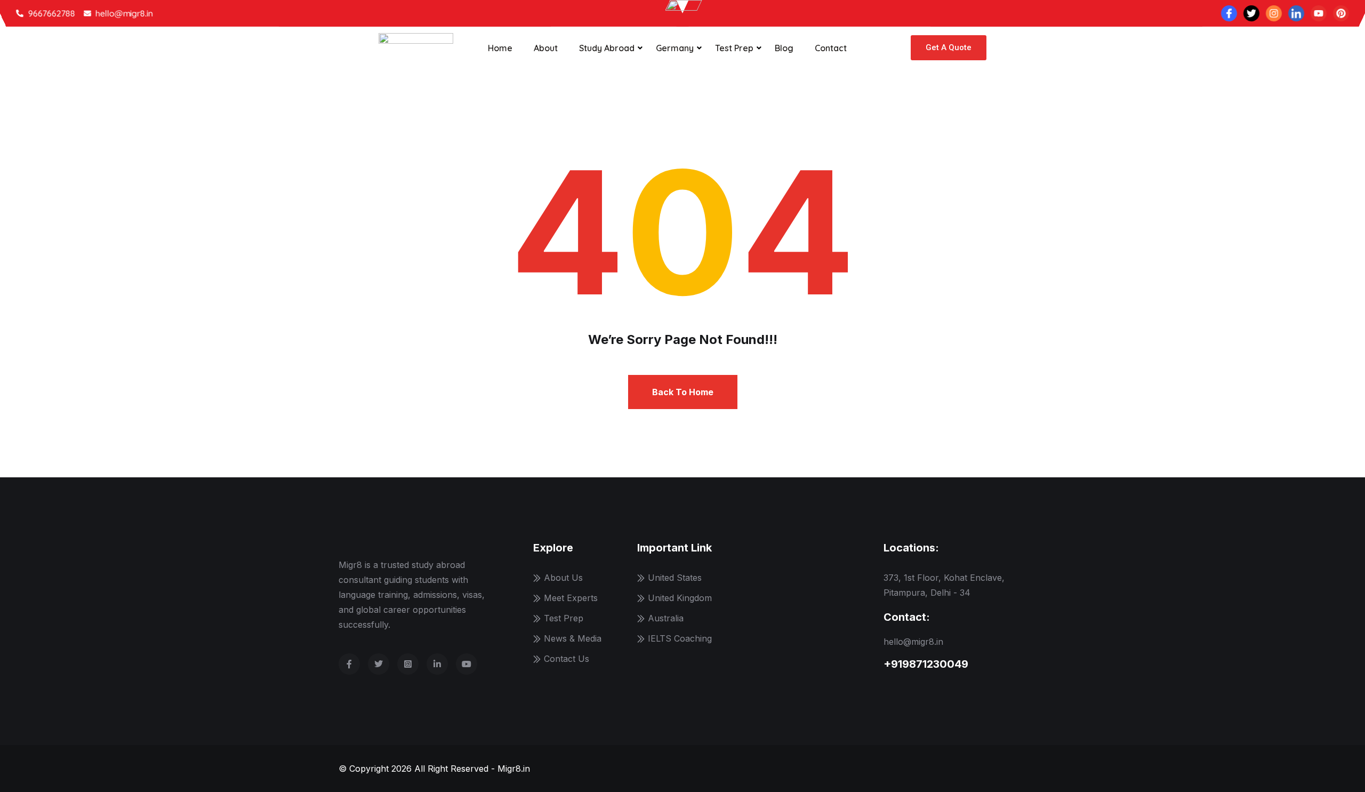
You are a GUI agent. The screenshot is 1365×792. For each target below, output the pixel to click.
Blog (784, 48)
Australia (666, 618)
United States (675, 577)
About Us (563, 577)
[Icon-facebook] (1229, 13)
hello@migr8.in (913, 641)
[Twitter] (1251, 13)
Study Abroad (607, 48)
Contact (831, 48)
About (546, 48)
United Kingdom (680, 598)
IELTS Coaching (680, 638)
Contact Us (566, 658)
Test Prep (734, 48)
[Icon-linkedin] (1296, 13)
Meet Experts (571, 598)
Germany (675, 48)
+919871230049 (926, 664)
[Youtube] (1319, 13)
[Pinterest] (1341, 13)
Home (500, 48)
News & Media (572, 638)
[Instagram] (1274, 13)
